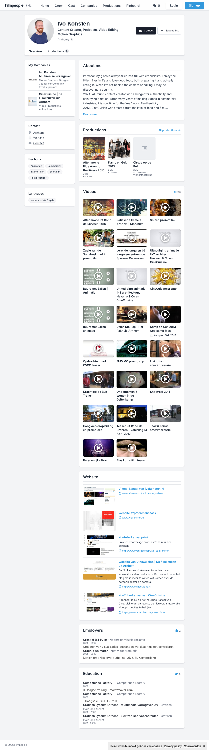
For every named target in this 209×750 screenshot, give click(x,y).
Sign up (194, 5)
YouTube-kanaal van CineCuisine (142, 595)
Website (38, 137)
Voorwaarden (192, 746)
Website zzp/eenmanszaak (137, 513)
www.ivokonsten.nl (132, 517)
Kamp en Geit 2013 (164, 335)
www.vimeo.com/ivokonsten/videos (142, 493)
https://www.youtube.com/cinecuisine (143, 612)
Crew (58, 6)
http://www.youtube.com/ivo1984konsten (145, 550)
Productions (112, 6)
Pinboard (133, 6)
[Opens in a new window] (99, 496)
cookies (157, 746)
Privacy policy (173, 746)
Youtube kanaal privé (133, 537)
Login (174, 5)
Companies (89, 6)
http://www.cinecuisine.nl (136, 586)
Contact (38, 143)
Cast (71, 6)
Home (44, 6)
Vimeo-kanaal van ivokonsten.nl (141, 488)
